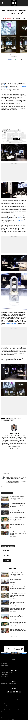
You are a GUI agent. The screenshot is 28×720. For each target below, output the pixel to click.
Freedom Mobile (5, 219)
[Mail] (15, 448)
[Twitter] (20, 692)
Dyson (5, 85)
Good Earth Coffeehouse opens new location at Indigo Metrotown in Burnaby (18, 595)
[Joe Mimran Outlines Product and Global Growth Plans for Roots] (5, 498)
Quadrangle (20, 220)
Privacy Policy (4, 676)
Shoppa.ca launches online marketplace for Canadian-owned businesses (17, 581)
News (19, 418)
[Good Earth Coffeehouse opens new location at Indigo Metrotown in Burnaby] (5, 595)
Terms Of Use (4, 674)
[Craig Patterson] (14, 427)
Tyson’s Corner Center (11, 323)
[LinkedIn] (8, 692)
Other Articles (4, 665)
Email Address (6, 555)
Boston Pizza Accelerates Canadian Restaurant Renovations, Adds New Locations (18, 533)
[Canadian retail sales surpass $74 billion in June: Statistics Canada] (5, 588)
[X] (17, 448)
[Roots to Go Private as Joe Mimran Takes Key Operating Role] (5, 519)
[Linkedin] (12, 448)
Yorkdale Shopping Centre (7, 420)
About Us (3, 661)
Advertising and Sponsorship (8, 683)
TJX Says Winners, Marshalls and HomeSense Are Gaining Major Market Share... (17, 505)
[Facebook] (11, 692)
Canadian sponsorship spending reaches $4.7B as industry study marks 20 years (17, 617)
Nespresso (20, 217)
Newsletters (4, 663)
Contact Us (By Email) (6, 672)
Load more (13, 539)
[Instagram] (10, 448)
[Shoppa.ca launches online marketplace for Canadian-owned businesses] (5, 581)
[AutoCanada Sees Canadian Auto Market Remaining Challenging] (5, 512)
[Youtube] (17, 692)
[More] (21, 59)
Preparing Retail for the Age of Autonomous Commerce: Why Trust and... (18, 526)
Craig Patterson (7, 18)
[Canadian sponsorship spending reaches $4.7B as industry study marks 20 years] (5, 616)
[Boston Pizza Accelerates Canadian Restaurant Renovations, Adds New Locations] (5, 533)
